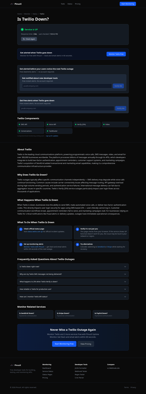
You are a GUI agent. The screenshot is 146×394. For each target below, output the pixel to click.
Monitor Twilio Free (116, 54)
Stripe (109, 247)
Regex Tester (80, 374)
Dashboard (46, 368)
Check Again (30, 39)
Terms (126, 387)
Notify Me (118, 86)
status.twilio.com (33, 231)
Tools (63, 4)
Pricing (77, 4)
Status (70, 4)
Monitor (27, 14)
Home (19, 14)
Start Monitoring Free (64, 344)
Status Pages (47, 374)
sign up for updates (52, 136)
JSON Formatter (81, 368)
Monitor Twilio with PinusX (34, 247)
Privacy (133, 387)
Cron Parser (79, 378)
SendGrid (101, 247)
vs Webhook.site (113, 368)
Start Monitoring (127, 4)
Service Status (47, 371)
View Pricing (86, 344)
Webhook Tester (81, 371)
